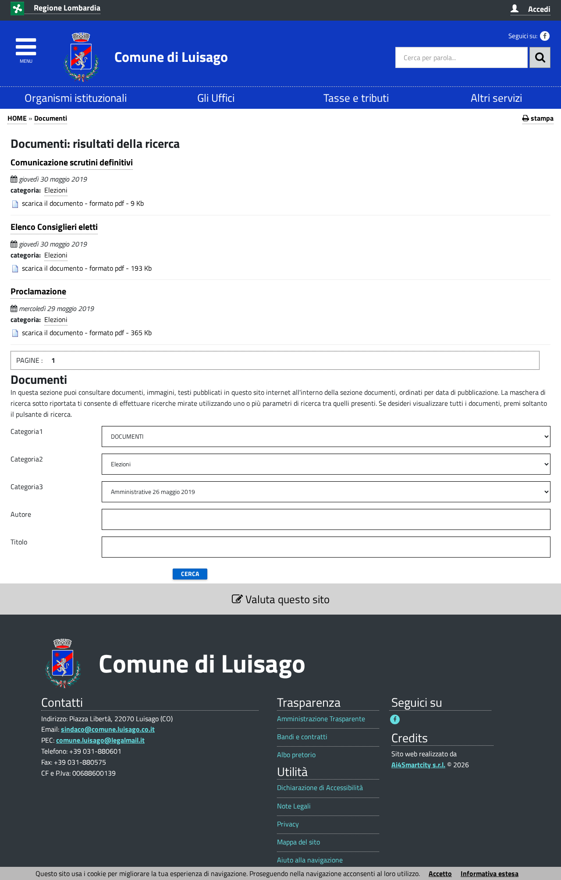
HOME (17, 118)
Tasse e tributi (356, 97)
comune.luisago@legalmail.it (100, 740)
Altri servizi (496, 97)
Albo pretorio (296, 755)
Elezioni (55, 190)
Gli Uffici (215, 97)
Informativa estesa (489, 873)
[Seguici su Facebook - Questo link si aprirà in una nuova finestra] (545, 36)
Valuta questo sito (286, 599)
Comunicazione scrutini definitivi (72, 162)
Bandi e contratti (302, 737)
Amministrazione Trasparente (321, 719)
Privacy (288, 824)
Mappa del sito (298, 842)
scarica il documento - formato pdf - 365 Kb (87, 332)
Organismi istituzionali (76, 97)
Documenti (50, 118)
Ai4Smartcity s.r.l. (418, 764)
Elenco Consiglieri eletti (54, 226)
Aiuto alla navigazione (310, 860)
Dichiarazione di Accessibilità (320, 787)
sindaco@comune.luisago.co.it (108, 729)
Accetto (440, 873)
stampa (541, 118)
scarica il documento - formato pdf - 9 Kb (83, 203)
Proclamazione (38, 291)
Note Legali (294, 806)
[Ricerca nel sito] (539, 57)
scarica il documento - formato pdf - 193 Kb (87, 268)
